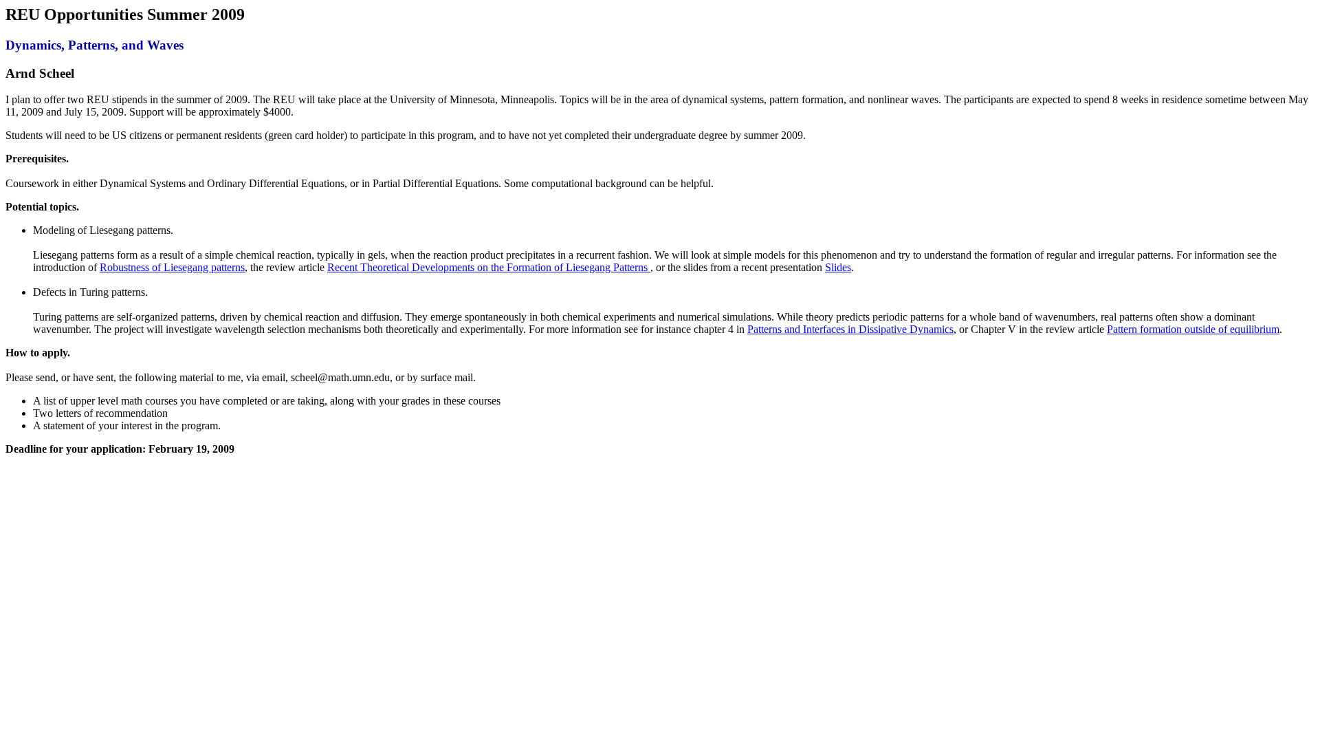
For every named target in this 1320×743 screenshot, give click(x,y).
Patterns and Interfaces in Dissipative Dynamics (850, 329)
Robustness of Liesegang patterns (172, 267)
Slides (838, 267)
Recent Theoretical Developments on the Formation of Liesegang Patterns (488, 267)
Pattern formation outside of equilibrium (1193, 329)
